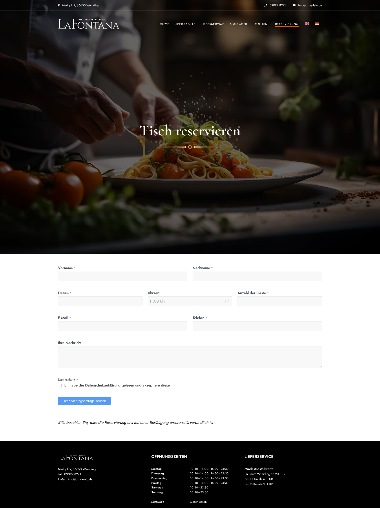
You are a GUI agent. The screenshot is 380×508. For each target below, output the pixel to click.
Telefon (200, 317)
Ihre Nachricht (69, 342)
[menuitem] (164, 24)
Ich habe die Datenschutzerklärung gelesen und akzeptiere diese (116, 385)
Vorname (67, 267)
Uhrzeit (153, 293)
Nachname (203, 267)
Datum (64, 293)
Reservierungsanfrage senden (84, 401)
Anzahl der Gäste (253, 293)
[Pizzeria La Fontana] (89, 24)
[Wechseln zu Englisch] (307, 24)
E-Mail (64, 317)
